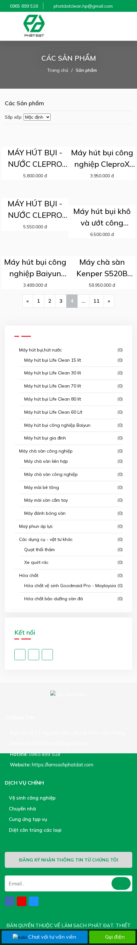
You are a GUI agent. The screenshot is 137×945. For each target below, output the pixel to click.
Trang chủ (57, 70)
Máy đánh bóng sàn (44, 513)
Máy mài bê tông (41, 487)
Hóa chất (28, 575)
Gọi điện (115, 937)
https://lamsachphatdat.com (62, 765)
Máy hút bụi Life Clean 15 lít (52, 360)
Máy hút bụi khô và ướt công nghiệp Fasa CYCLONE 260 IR (102, 217)
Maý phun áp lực (35, 526)
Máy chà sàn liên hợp (45, 461)
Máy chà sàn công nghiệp (45, 451)
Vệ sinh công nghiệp (31, 798)
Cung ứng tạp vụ (27, 819)
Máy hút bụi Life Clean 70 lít (52, 386)
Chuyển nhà (22, 809)
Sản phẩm (86, 70)
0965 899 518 (24, 6)
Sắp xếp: (13, 117)
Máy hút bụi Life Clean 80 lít (52, 399)
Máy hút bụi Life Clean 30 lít (52, 373)
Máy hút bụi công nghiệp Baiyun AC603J (35, 268)
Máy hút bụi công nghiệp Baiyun (56, 425)
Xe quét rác (35, 562)
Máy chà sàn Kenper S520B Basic (101, 268)
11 (96, 301)
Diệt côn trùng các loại (34, 830)
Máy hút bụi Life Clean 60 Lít (52, 412)
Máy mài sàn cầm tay (45, 500)
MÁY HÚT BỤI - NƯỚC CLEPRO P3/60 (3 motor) (35, 210)
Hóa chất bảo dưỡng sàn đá (53, 599)
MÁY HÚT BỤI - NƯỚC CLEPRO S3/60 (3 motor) (35, 159)
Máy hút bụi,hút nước (40, 350)
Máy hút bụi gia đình (44, 438)
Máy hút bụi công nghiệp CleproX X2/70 (102, 159)
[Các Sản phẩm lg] (33, 26)
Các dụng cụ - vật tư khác (45, 539)
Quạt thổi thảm (39, 549)
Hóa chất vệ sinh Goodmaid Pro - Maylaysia (69, 585)
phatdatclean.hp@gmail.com (83, 6)
